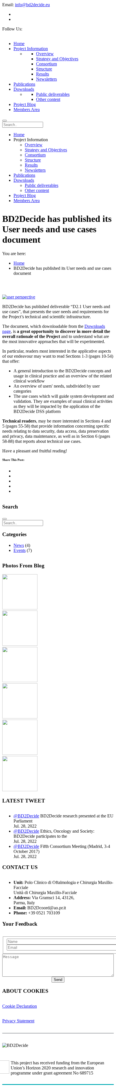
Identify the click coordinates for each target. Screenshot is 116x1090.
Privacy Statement (18, 1020)
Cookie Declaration (19, 1006)
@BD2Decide (26, 815)
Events (20, 550)
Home (19, 263)
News (19, 545)
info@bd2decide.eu (32, 4)
